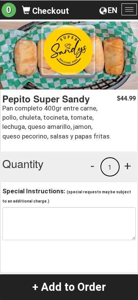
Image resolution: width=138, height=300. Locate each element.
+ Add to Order (69, 286)
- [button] (92, 165)
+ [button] (127, 165)
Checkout (49, 11)
